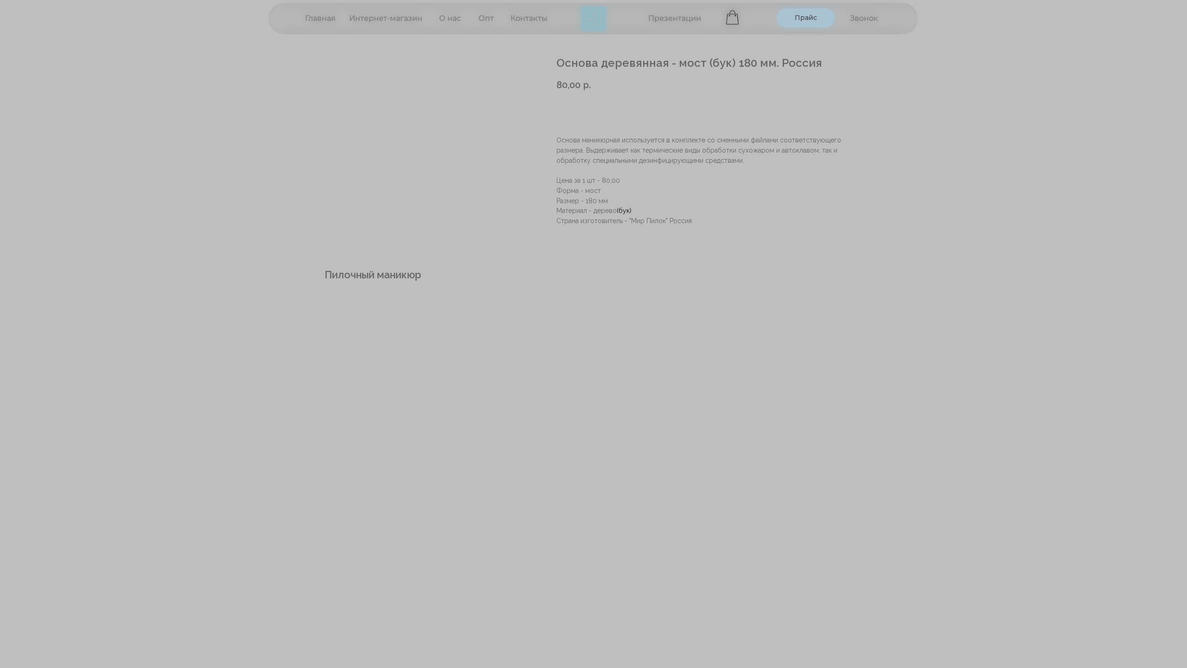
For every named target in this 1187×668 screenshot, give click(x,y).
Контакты (529, 18)
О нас (450, 18)
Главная (320, 18)
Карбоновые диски (671, 23)
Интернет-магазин (385, 18)
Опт (486, 18)
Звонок (864, 18)
